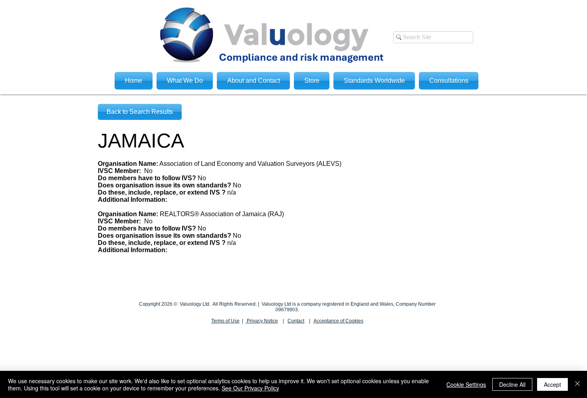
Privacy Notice (262, 321)
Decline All (512, 384)
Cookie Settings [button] (466, 384)
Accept (552, 384)
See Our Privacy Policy (250, 388)
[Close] (577, 384)
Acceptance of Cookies (338, 321)
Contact (296, 321)
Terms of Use (225, 321)
